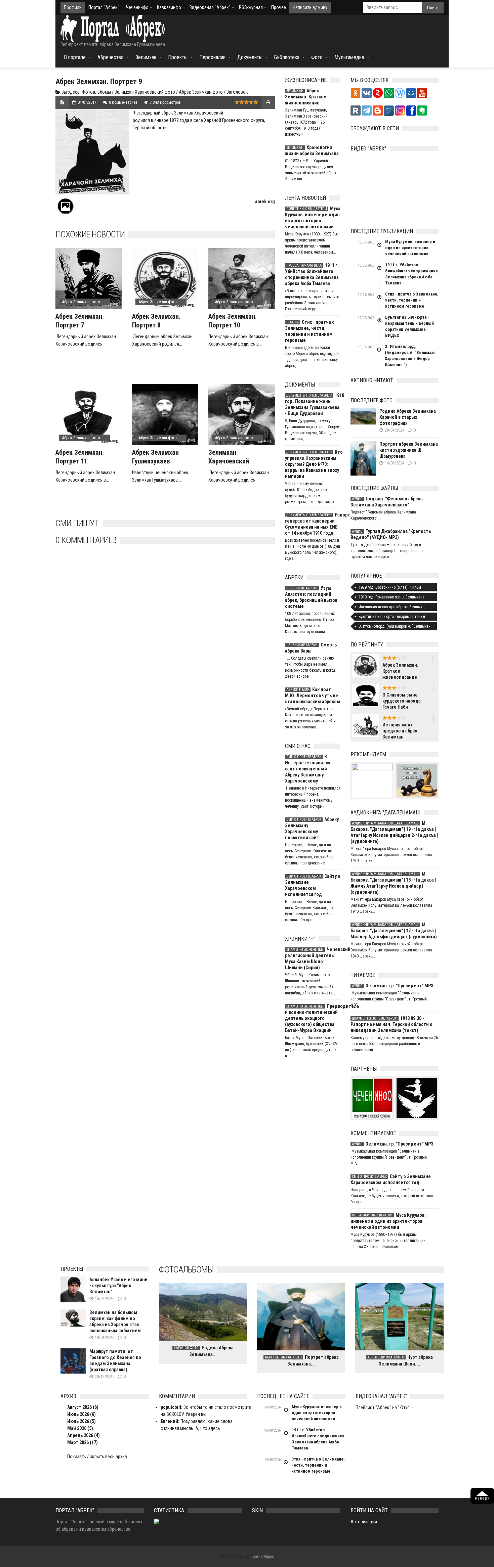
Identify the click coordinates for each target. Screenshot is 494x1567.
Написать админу (310, 7)
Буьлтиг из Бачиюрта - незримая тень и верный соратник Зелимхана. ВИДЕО (409, 326)
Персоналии (212, 57)
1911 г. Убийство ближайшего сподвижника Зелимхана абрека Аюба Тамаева (312, 274)
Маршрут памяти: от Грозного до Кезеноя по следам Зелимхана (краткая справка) (115, 1360)
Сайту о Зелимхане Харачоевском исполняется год (312, 885)
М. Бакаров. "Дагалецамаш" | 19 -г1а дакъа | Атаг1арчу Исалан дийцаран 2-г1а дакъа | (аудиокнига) (394, 832)
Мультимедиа (349, 57)
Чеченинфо (137, 7)
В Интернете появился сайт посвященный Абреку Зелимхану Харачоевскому (307, 769)
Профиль (73, 7)
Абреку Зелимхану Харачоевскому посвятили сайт (312, 828)
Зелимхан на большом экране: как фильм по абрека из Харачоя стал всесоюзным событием (115, 1321)
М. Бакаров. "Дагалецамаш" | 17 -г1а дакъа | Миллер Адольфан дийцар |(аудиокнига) (394, 930)
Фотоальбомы (96, 92)
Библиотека (286, 57)
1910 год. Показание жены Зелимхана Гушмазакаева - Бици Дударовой (312, 404)
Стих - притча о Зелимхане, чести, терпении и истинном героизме (310, 331)
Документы (249, 57)
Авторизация (364, 1521)
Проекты (178, 57)
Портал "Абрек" (103, 7)
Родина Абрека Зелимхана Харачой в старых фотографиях (407, 417)
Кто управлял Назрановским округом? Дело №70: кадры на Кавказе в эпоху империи (312, 464)
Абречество (110, 57)
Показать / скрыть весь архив (97, 1456)
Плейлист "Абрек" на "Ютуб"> (385, 1407)
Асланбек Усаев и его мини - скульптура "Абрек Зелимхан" (118, 1285)
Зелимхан (145, 57)
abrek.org (265, 201)
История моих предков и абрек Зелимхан (399, 731)
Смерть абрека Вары (311, 648)
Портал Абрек (262, 1556)
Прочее (278, 7)
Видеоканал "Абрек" (210, 7)
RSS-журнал (251, 7)
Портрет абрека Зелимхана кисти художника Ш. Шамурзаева (408, 450)
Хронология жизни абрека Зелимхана (312, 150)
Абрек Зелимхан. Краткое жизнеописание (305, 96)
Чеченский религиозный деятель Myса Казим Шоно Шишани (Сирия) (312, 958)
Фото (317, 57)
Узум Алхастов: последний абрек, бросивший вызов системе (311, 597)
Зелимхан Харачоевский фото (145, 92)
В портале (75, 57)
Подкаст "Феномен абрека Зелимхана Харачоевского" (387, 501)
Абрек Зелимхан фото (201, 92)
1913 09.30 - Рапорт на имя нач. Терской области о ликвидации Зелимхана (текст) (392, 1024)
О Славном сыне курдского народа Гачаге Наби (401, 701)
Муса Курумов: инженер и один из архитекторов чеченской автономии (312, 217)
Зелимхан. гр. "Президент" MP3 (392, 985)
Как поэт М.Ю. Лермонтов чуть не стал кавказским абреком (312, 695)
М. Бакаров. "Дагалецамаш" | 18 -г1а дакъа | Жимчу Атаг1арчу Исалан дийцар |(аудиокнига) (393, 883)
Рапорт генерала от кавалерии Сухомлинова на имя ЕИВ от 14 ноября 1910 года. (312, 524)
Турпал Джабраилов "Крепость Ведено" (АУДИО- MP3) (391, 534)
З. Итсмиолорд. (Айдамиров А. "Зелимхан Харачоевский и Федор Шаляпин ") (410, 355)
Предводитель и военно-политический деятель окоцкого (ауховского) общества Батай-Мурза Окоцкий (312, 1018)
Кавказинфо (169, 7)
